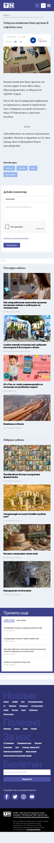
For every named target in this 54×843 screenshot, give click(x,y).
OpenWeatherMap (33, 829)
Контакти (38, 743)
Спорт (23, 710)
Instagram (23, 797)
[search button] (37, 5)
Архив (25, 729)
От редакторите (37, 706)
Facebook (6, 797)
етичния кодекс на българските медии (34, 817)
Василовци (10, 174)
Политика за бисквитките (12, 752)
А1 (4, 706)
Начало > (6, 15)
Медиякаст (23, 706)
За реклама (7, 747)
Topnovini (7, 814)
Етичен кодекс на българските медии (17, 756)
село (33, 168)
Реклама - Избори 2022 (30, 747)
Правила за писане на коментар (16, 238)
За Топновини (8, 743)
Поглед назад (8, 714)
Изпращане (12, 245)
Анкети (17, 729)
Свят (23, 702)
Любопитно (33, 710)
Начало (6, 702)
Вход (43, 5)
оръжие (22, 168)
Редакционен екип (24, 743)
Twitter (15, 797)
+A (15, 42)
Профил (34, 729)
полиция (9, 168)
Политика (12, 706)
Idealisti (15, 702)
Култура (15, 710)
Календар (7, 729)
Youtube (32, 797)
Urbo (17, 747)
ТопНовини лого (8, 5)
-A (20, 41)
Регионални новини (35, 702)
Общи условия (31, 752)
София (5, 710)
